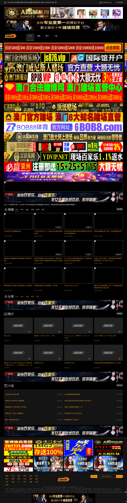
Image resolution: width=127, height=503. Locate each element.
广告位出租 (9, 2)
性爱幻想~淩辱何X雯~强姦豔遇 (14, 400)
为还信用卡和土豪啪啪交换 (12, 231)
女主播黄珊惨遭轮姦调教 (72, 394)
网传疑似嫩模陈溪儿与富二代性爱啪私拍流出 (108, 231)
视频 (38, 36)
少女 (24, 479)
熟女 (36, 479)
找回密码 (120, 2)
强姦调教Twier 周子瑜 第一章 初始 (15, 407)
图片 (47, 36)
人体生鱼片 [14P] (69, 363)
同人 (24, 482)
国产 (37, 296)
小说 (55, 36)
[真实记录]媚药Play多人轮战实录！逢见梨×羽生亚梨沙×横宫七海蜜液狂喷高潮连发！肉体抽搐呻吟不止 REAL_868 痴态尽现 (48, 261)
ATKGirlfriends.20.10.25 (71, 285)
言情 (13, 482)
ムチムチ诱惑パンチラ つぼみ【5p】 (105, 335)
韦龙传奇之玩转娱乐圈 (12, 394)
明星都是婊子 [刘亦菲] (71, 419)
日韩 (27, 296)
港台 (22, 296)
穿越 (30, 482)
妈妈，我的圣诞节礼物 (12, 419)
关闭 (125, 492)
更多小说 (119, 385)
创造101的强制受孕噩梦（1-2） (74, 407)
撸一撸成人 (41, 2)
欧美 (32, 296)
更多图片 (119, 313)
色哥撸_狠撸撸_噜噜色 (31, 2)
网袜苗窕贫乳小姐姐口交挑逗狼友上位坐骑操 (18, 285)
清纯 (18, 479)
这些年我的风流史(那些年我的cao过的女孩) (77, 400)
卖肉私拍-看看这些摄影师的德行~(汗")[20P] (107, 363)
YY (19, 482)
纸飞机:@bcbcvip (106, 2)
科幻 (36, 482)
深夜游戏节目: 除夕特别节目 (73, 413)
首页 (30, 36)
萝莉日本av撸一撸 (51, 2)
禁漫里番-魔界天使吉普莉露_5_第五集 (45, 285)
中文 (16, 296)
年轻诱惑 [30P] (38, 363)
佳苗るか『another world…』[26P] (44, 335)
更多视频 (119, 209)
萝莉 (30, 479)
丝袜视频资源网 (19, 2)
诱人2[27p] (7, 335)
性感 (13, 479)
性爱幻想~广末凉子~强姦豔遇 (14, 413)
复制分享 (119, 476)
